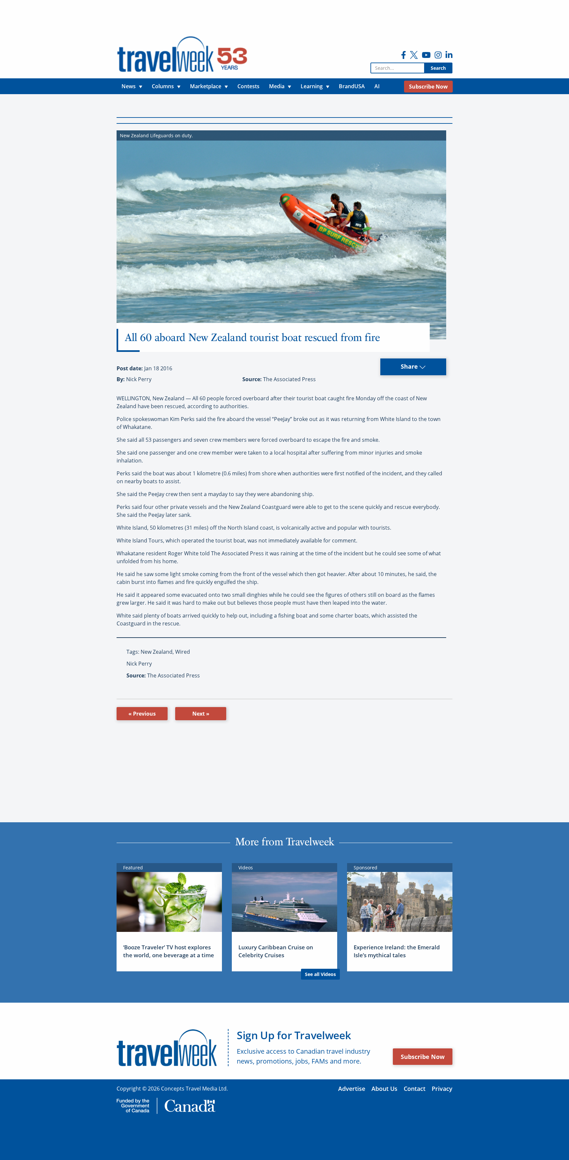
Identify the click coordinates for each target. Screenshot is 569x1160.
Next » (200, 713)
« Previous (142, 713)
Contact (414, 1089)
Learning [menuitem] (312, 86)
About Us (384, 1089)
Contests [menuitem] (248, 86)
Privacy (442, 1089)
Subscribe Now (423, 1057)
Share (410, 366)
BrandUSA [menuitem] (352, 86)
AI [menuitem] (377, 86)
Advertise (351, 1089)
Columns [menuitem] (163, 86)
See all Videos (320, 974)
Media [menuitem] (276, 86)
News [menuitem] (129, 86)
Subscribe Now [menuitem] (428, 86)
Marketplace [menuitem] (205, 86)
